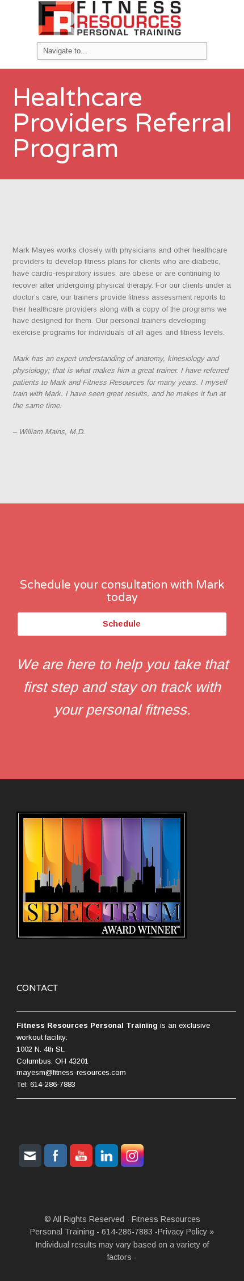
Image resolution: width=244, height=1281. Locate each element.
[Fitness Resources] (122, 20)
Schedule (122, 623)
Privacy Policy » (186, 1231)
